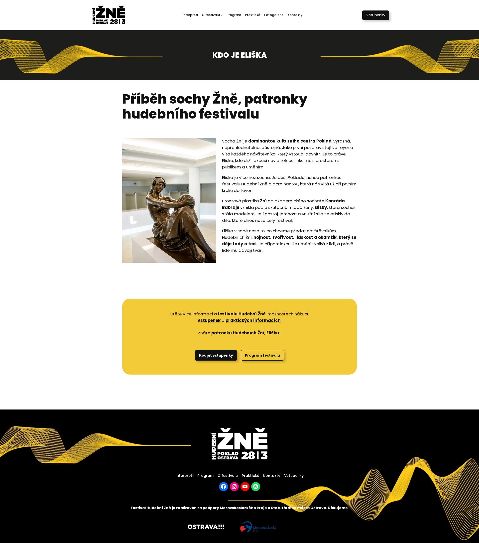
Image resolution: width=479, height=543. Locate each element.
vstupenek (209, 320)
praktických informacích (253, 320)
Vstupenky (375, 14)
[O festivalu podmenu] (222, 15)
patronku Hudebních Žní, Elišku (245, 333)
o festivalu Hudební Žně (240, 314)
